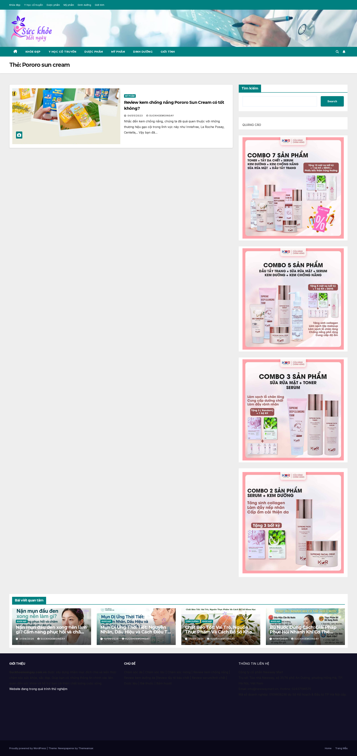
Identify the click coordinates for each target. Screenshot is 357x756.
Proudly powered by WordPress (28, 748)
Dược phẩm (53, 4)
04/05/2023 (136, 115)
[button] (337, 52)
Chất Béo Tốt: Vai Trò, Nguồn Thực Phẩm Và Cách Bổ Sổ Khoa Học (219, 632)
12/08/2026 (111, 638)
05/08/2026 (197, 638)
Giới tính (99, 4)
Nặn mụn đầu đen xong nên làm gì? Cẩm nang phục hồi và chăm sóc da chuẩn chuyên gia (51, 632)
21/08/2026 (27, 638)
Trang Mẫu (341, 748)
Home (328, 748)
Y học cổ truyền (33, 4)
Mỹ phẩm (69, 4)
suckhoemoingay (161, 115)
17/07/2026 (281, 638)
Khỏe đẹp (14, 4)
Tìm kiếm (250, 88)
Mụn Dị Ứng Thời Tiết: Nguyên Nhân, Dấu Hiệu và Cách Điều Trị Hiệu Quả (135, 632)
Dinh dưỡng (84, 4)
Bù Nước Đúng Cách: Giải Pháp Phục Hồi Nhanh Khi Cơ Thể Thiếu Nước (303, 632)
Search (332, 101)
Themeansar (85, 748)
